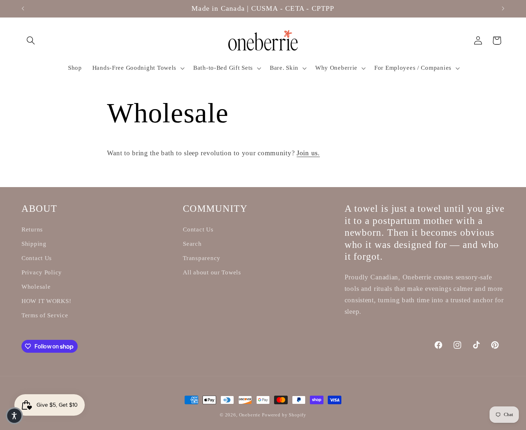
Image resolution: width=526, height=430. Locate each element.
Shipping (34, 243)
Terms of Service (44, 315)
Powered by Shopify (284, 414)
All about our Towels (212, 272)
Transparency (201, 258)
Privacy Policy (41, 272)
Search (192, 243)
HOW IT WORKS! (46, 301)
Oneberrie (250, 414)
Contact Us (36, 258)
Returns (32, 229)
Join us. (308, 153)
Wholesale (35, 286)
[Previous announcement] (23, 8)
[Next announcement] (503, 8)
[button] (30, 40)
